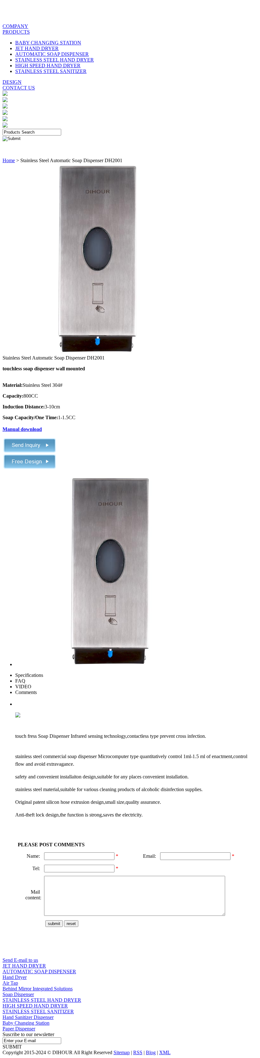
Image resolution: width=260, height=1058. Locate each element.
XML (165, 1052)
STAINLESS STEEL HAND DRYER (54, 60)
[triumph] (98, 352)
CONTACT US (19, 87)
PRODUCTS (16, 32)
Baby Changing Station (26, 1023)
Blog (151, 1052)
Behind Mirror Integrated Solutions (38, 988)
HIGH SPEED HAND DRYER (48, 65)
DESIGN (12, 82)
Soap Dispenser (18, 994)
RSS (137, 1052)
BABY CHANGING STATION (48, 42)
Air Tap (10, 983)
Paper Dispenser (19, 1028)
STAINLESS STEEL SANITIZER (51, 71)
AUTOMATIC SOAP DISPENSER (52, 54)
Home (9, 160)
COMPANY (15, 26)
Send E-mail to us (20, 960)
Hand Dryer (15, 977)
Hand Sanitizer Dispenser (28, 1017)
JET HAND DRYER (37, 48)
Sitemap (122, 1052)
